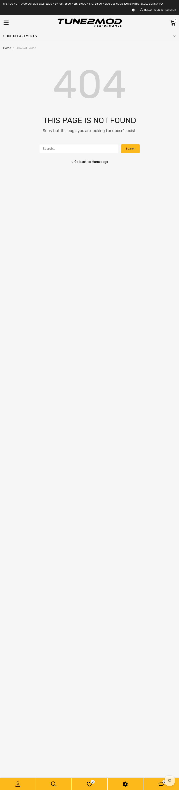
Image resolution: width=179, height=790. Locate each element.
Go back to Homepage (91, 162)
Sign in (158, 10)
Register (170, 10)
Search (130, 148)
